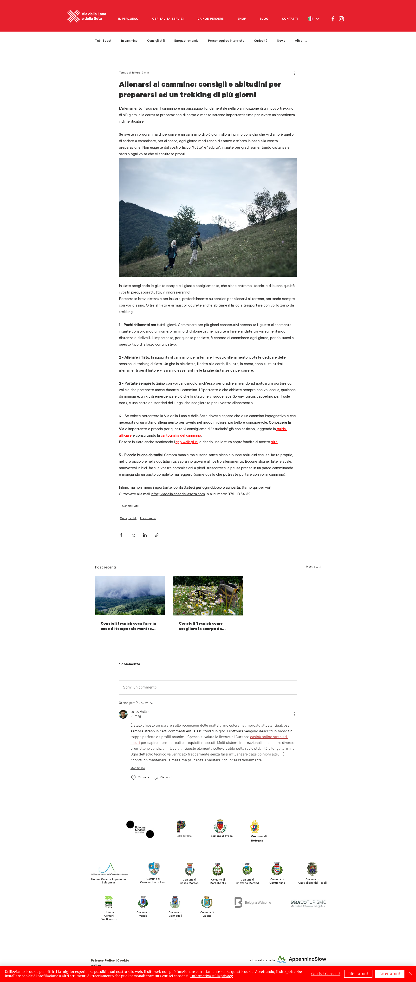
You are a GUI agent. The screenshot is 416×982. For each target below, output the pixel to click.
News (281, 41)
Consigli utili (156, 41)
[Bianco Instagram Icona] (341, 18)
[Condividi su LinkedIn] (145, 535)
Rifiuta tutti (358, 974)
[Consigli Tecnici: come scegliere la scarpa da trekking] (208, 595)
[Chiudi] (410, 973)
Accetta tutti (389, 974)
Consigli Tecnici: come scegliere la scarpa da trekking (201, 627)
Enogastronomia (186, 41)
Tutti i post (103, 41)
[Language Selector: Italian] (313, 18)
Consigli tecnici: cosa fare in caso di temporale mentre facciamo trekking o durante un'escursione (129, 627)
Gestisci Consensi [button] (325, 974)
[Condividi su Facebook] (121, 535)
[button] (128, 17)
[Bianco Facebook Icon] (333, 18)
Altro (298, 41)
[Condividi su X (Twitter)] (133, 535)
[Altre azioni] (294, 73)
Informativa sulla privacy (211, 976)
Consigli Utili (130, 506)
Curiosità (260, 41)
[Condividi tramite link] (156, 535)
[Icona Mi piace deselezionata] (133, 778)
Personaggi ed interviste (226, 41)
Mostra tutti (313, 567)
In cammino (129, 41)
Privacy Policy (103, 961)
